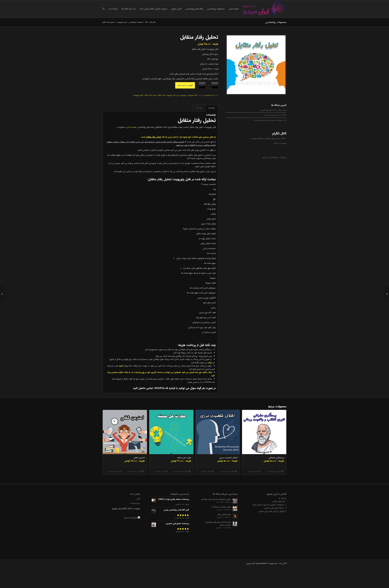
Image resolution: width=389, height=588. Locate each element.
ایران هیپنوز (273, 563)
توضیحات (211, 108)
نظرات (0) (199, 108)
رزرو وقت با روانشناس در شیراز (274, 157)
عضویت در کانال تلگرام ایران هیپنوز (126, 508)
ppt (195, 95)
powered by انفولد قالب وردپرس (257, 563)
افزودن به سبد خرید (185, 85)
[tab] (211, 108)
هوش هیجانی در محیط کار (221, 507)
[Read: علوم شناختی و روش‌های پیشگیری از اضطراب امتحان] (235, 524)
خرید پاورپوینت (209, 95)
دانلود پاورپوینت (138, 95)
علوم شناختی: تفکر (224, 514)
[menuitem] (234, 9)
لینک (209, 362)
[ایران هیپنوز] (263, 9)
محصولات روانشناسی (275, 22)
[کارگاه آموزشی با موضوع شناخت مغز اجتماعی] (386, 294)
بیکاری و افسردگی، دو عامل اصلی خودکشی (216, 499)
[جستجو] (104, 9)
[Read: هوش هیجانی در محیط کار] (235, 508)
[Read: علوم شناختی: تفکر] (235, 516)
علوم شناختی (131, 127)
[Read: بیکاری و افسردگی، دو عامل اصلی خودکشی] (235, 501)
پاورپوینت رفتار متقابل (164, 95)
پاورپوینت (190, 95)
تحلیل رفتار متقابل (150, 95)
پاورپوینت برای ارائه (179, 95)
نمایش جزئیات (253, 471)
